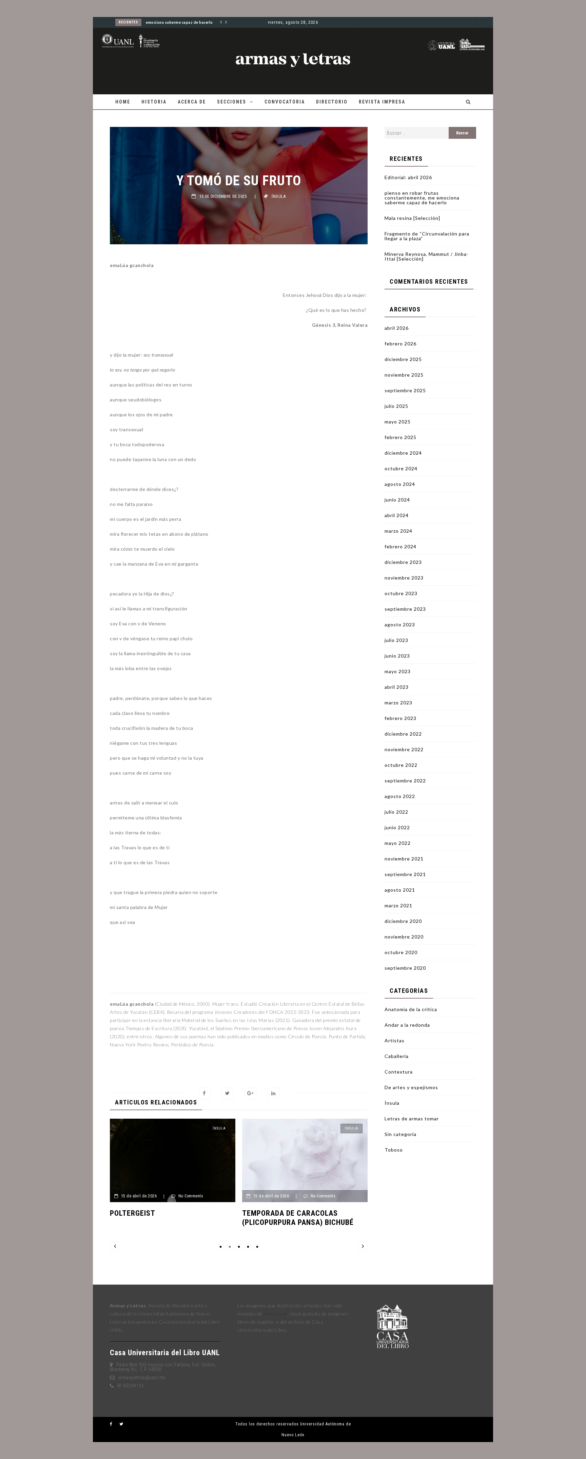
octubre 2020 (401, 952)
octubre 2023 (401, 593)
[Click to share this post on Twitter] (227, 1093)
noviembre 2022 (404, 749)
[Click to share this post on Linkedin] (273, 1093)
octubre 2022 (401, 765)
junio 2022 (397, 827)
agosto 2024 (400, 484)
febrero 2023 (400, 718)
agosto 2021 (400, 890)
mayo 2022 (398, 843)
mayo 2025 (398, 421)
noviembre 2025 (404, 375)
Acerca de (192, 102)
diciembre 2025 (403, 359)
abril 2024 (397, 515)
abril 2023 (397, 687)
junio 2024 (397, 500)
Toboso (394, 1150)
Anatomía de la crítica (411, 1009)
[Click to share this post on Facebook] (204, 1093)
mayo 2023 (398, 671)
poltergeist (132, 1213)
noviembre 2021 (404, 858)
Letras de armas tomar (412, 1118)
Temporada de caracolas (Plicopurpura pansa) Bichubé (298, 1217)
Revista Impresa (382, 102)
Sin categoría (400, 1134)
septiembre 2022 (405, 780)
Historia (154, 102)
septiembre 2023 (405, 609)
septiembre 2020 (405, 968)
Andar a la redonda (407, 1025)
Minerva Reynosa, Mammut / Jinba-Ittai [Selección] (427, 256)
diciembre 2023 (403, 562)
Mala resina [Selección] (412, 218)
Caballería (397, 1056)
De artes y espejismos (411, 1087)
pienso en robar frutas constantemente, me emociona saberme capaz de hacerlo (422, 197)
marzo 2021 (398, 905)
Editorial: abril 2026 (408, 177)
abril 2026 (397, 328)
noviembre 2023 (404, 578)
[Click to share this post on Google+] (250, 1093)
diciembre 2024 (403, 453)
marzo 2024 (398, 531)
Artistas (395, 1040)
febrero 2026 (400, 343)
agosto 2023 (400, 624)
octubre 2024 (401, 468)
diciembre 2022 (403, 734)
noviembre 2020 (404, 937)
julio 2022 (396, 812)
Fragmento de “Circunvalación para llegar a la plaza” (427, 236)
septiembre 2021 (405, 874)
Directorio (332, 102)
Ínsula (279, 196)
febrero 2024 (400, 546)
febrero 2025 (400, 437)
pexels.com (275, 1313)
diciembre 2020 (403, 921)
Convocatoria (285, 102)
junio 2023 (397, 656)
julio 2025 (396, 406)
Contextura (399, 1072)
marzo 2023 (398, 702)
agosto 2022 (400, 796)
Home (122, 102)
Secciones (231, 102)
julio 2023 (396, 640)
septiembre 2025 (405, 390)
